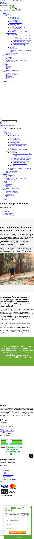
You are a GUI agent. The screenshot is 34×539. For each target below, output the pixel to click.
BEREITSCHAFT (17, 0)
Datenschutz (18, 537)
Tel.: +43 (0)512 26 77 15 (6, 426)
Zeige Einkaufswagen (5, 125)
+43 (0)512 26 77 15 (6, 0)
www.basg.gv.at (4, 463)
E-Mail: (7, 430)
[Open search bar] (1, 119)
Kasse (12, 125)
